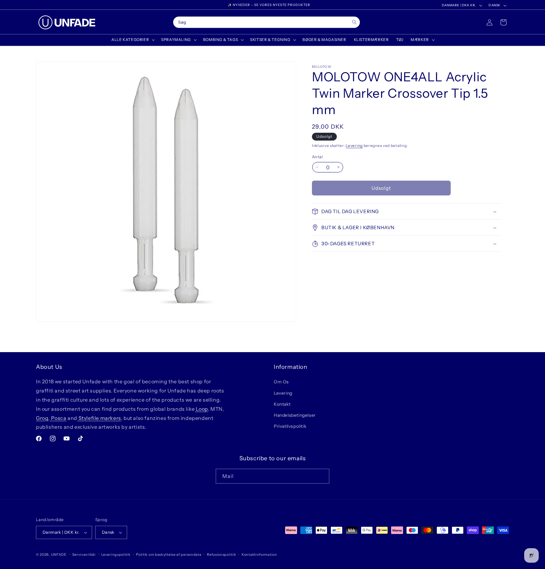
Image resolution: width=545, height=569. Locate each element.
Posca (58, 418)
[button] (132, 39)
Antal (317, 156)
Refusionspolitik (221, 554)
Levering (354, 145)
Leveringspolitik (115, 554)
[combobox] (266, 22)
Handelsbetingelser (295, 415)
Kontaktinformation (259, 554)
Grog (42, 418)
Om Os (281, 382)
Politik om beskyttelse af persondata (168, 554)
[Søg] (354, 22)
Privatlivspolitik (290, 426)
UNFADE (59, 554)
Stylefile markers (99, 418)
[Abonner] (322, 476)
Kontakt (282, 404)
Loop (201, 409)
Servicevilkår (84, 554)
